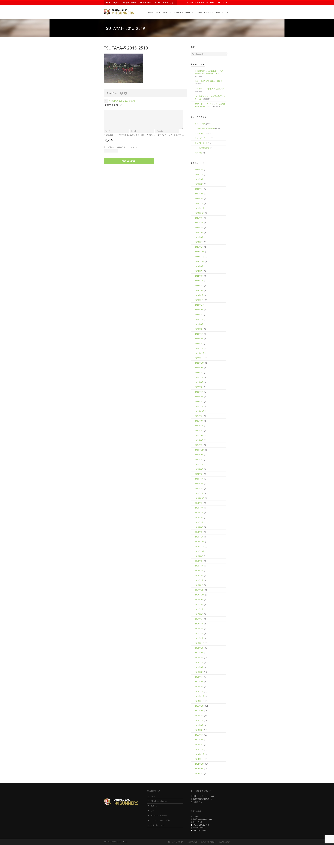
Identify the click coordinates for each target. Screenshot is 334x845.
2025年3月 (199, 237)
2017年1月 (199, 638)
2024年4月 (199, 286)
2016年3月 (199, 682)
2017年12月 (200, 590)
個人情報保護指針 (224, 842)
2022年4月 (199, 392)
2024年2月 (199, 295)
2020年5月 (199, 474)
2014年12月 (200, 754)
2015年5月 (199, 730)
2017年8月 (199, 604)
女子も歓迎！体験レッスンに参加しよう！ (159, 3)
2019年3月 (199, 527)
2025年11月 (199, 208)
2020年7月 (199, 464)
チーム (188, 12)
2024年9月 (199, 266)
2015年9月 (199, 711)
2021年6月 (199, 430)
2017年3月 (199, 629)
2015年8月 (199, 716)
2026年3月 (199, 194)
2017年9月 (199, 600)
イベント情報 (200, 124)
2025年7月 (199, 223)
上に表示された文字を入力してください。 (121, 147)
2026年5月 (199, 184)
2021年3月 (199, 440)
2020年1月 (199, 493)
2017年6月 (199, 614)
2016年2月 (199, 687)
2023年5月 (199, 329)
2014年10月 (200, 764)
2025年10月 (200, 213)
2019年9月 (199, 503)
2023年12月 (200, 300)
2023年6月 (199, 324)
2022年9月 (199, 368)
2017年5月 (199, 619)
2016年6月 (199, 667)
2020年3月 (199, 484)
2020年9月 (199, 455)
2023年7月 (199, 319)
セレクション (200, 133)
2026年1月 (199, 203)
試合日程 (198, 153)
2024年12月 (200, 252)
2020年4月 (199, 479)
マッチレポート (201, 143)
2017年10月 (200, 595)
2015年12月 (200, 696)
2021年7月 (199, 426)
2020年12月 (200, 450)
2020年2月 (199, 488)
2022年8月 (199, 373)
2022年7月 (199, 377)
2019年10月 (200, 498)
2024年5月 (199, 281)
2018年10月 (200, 551)
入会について (221, 12)
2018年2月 (199, 580)
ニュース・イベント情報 (160, 820)
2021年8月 (199, 421)
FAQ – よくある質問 (159, 816)
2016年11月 (199, 643)
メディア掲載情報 (202, 148)
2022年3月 (199, 397)
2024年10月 (200, 261)
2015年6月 (199, 725)
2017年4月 (199, 624)
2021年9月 (199, 416)
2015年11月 (199, 701)
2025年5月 (199, 232)
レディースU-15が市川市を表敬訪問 (209, 89)
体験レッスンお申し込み (175, 842)
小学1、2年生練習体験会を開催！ (208, 81)
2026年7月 (199, 174)
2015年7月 (199, 720)
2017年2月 (199, 633)
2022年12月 (200, 353)
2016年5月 (199, 672)
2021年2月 (199, 445)
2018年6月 (199, 566)
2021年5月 (199, 435)
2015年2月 (199, 745)
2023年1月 (199, 348)
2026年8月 (199, 170)
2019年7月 (199, 508)
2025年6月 (199, 228)
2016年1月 (199, 691)
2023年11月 (199, 305)
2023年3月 (199, 339)
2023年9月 (199, 310)
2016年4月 (199, 677)
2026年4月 (199, 189)
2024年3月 (199, 290)
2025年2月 (199, 242)
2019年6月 (199, 513)
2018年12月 (200, 542)
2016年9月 (199, 653)
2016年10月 (200, 648)
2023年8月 (199, 315)
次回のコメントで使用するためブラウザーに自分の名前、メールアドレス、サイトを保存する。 (145, 135)
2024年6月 (199, 276)
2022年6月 (199, 382)
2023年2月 (199, 344)
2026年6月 (199, 179)
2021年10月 (200, 411)
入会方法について (158, 825)
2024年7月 (199, 271)
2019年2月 (199, 532)
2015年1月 (199, 749)
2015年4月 (199, 735)
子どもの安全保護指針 (208, 842)
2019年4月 (199, 522)
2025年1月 (199, 247)
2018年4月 (199, 571)
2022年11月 (199, 358)
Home (150, 12)
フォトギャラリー (202, 138)
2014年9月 (199, 769)
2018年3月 (199, 575)
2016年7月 (199, 662)
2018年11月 (199, 546)
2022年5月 (199, 387)
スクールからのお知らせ (205, 128)
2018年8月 (199, 561)
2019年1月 (199, 537)
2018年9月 (199, 556)
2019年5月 (199, 517)
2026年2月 (199, 199)
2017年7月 (199, 609)
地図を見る (198, 802)
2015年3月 (199, 740)
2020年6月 (199, 469)
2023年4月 (199, 334)
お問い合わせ (131, 3)
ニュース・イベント (203, 12)
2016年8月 (199, 658)
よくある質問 (114, 3)
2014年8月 (199, 774)
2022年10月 (200, 363)
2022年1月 (199, 406)
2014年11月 (199, 759)
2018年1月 (199, 585)
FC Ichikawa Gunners (159, 801)
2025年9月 (199, 218)
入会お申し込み (192, 842)
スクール (177, 12)
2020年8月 (199, 459)
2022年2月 (199, 401)
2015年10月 (200, 706)
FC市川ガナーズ (162, 12)
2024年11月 (199, 257)
